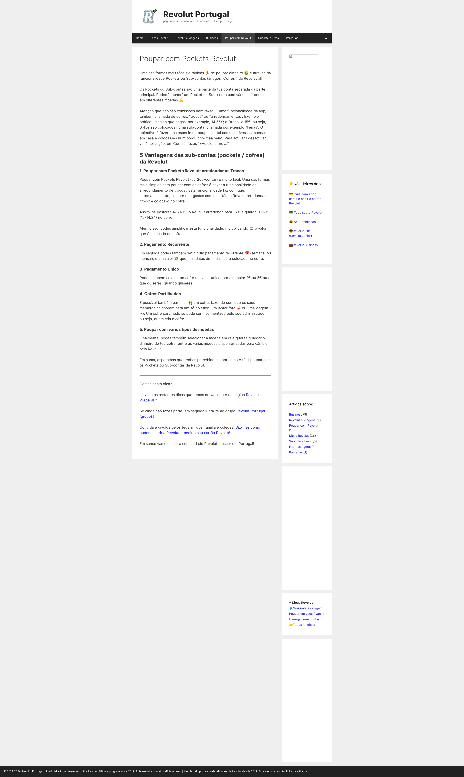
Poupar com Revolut (238, 38)
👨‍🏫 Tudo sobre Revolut (305, 212)
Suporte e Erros (268, 38)
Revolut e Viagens (187, 38)
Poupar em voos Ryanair (306, 613)
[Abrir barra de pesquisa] (326, 38)
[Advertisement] (306, 329)
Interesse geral (300, 447)
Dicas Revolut (159, 38)
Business (212, 38)
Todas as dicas (304, 625)
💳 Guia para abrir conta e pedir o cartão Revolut (305, 198)
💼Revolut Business (303, 245)
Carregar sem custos (304, 619)
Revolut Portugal (196, 14)
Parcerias (292, 38)
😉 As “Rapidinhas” (303, 222)
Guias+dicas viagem (307, 608)
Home (140, 38)
